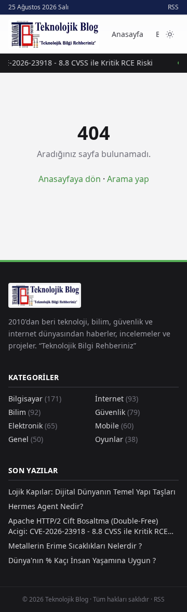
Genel (25, 439)
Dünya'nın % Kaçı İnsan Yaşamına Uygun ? (82, 560)
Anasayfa (127, 34)
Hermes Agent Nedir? (45, 506)
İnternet (116, 398)
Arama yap (128, 179)
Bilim (24, 412)
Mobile (114, 426)
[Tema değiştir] (170, 34)
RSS (173, 7)
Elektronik (32, 426)
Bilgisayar (34, 398)
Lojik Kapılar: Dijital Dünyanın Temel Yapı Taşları (92, 492)
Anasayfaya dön (69, 179)
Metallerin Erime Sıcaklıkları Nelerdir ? (75, 546)
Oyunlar (116, 439)
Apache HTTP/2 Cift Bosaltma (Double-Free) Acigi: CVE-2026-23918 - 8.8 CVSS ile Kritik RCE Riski (88, 526)
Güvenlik (117, 412)
